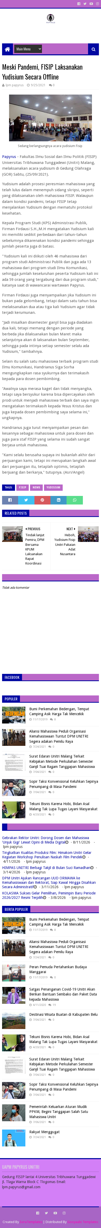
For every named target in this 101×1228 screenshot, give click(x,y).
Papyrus (9, 156)
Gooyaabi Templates (82, 1222)
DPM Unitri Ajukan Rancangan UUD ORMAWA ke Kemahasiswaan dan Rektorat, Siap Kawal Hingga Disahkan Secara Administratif (49, 882)
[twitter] (85, 4)
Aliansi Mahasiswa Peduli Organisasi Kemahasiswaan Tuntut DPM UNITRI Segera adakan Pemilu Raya (58, 736)
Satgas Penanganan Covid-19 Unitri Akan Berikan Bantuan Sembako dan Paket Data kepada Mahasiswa (63, 994)
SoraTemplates (31, 1222)
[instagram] (97, 4)
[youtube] (91, 4)
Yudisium (53, 487)
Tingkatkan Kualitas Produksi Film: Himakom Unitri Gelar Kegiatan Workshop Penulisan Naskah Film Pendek (46, 855)
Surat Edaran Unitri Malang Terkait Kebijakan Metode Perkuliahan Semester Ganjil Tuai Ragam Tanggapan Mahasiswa (62, 761)
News (36, 487)
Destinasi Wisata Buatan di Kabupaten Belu (63, 1014)
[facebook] (78, 4)
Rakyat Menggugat (44, 1132)
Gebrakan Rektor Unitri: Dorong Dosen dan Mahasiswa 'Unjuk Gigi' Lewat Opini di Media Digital (45, 840)
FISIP (22, 487)
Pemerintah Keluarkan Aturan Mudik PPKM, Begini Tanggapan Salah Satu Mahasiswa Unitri (58, 1112)
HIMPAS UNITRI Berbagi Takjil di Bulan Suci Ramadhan (46, 868)
